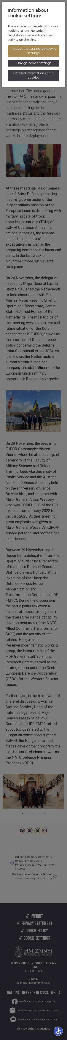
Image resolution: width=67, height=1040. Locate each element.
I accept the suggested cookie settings (33, 51)
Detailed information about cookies (33, 75)
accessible (58, 1031)
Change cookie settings (33, 63)
